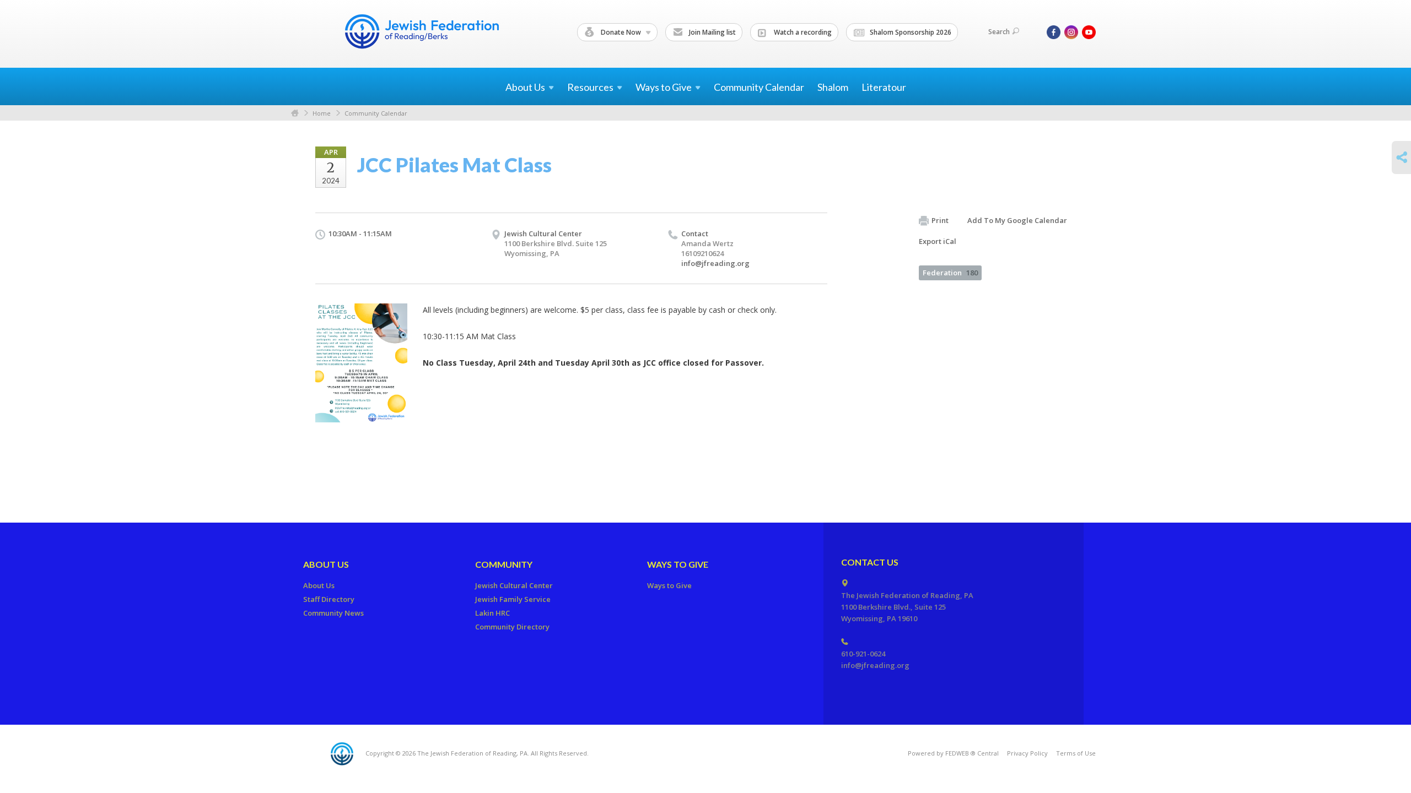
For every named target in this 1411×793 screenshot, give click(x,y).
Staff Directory (328, 599)
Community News (333, 613)
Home (295, 113)
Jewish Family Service (513, 599)
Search (999, 31)
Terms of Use (1076, 753)
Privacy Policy (1027, 753)
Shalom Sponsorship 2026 (909, 32)
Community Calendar (759, 87)
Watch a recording (802, 32)
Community (503, 564)
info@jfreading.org (715, 263)
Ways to (664, 87)
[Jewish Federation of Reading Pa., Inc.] (421, 33)
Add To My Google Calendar (1017, 220)
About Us (326, 564)
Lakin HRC (492, 613)
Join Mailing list (711, 32)
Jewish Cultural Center (543, 233)
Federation (950, 273)
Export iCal (937, 241)
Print (940, 220)
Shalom (832, 87)
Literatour (883, 87)
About (525, 87)
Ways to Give (677, 564)
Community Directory (512, 627)
